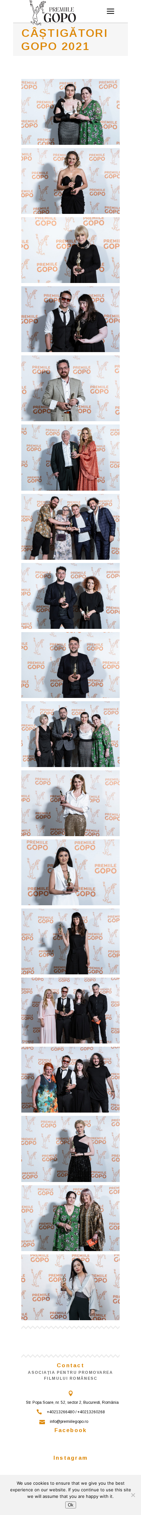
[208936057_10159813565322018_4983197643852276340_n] (70, 1080)
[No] (133, 1495)
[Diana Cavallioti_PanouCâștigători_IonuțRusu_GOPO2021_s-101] (70, 181)
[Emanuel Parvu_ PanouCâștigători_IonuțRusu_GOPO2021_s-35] (70, 388)
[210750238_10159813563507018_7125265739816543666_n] (70, 1218)
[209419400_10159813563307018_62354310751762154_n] (70, 1010)
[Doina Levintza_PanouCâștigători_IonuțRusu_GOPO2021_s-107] (70, 250)
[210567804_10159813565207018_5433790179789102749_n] (70, 941)
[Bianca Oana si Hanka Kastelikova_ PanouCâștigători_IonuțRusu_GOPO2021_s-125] (70, 112)
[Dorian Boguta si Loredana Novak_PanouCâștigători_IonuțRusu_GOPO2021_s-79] (70, 319)
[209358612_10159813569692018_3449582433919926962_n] (70, 1287)
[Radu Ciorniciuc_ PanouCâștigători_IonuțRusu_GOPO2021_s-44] (70, 665)
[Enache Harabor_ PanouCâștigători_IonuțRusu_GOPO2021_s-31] (70, 457)
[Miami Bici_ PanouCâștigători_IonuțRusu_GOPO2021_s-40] (70, 527)
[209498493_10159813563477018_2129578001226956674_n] (70, 872)
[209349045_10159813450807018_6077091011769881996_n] (70, 734)
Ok (70, 1504)
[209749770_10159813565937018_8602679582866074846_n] (70, 1149)
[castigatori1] (70, 803)
